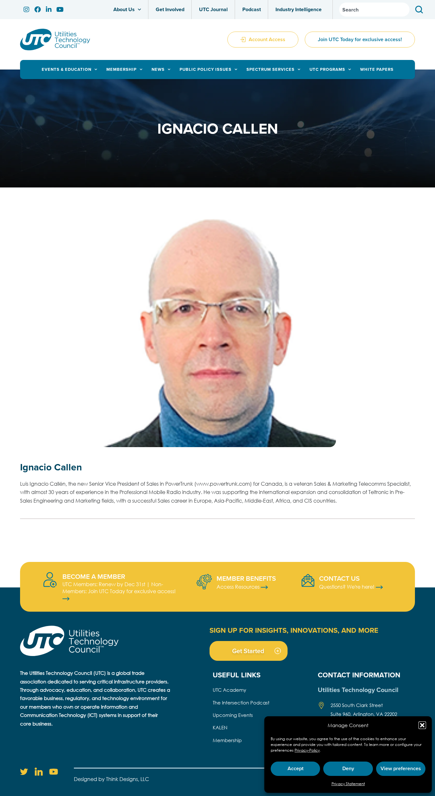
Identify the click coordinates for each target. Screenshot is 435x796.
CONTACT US (339, 578)
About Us (124, 9)
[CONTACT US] (308, 580)
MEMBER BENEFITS (246, 578)
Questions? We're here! (347, 586)
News (158, 69)
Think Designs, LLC (127, 779)
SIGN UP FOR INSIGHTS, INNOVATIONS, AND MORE (294, 630)
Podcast (251, 9)
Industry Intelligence (298, 9)
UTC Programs (327, 69)
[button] (422, 725)
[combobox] (374, 10)
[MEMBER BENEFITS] (204, 581)
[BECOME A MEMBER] (50, 579)
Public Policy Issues (206, 69)
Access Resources (239, 586)
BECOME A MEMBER (93, 576)
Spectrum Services (270, 69)
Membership (121, 69)
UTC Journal (213, 9)
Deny (348, 768)
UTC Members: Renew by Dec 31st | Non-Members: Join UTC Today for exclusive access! (119, 587)
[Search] (420, 10)
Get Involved (170, 9)
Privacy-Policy (307, 750)
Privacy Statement (348, 783)
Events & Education (66, 69)
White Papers (377, 69)
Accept (295, 768)
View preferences (401, 768)
